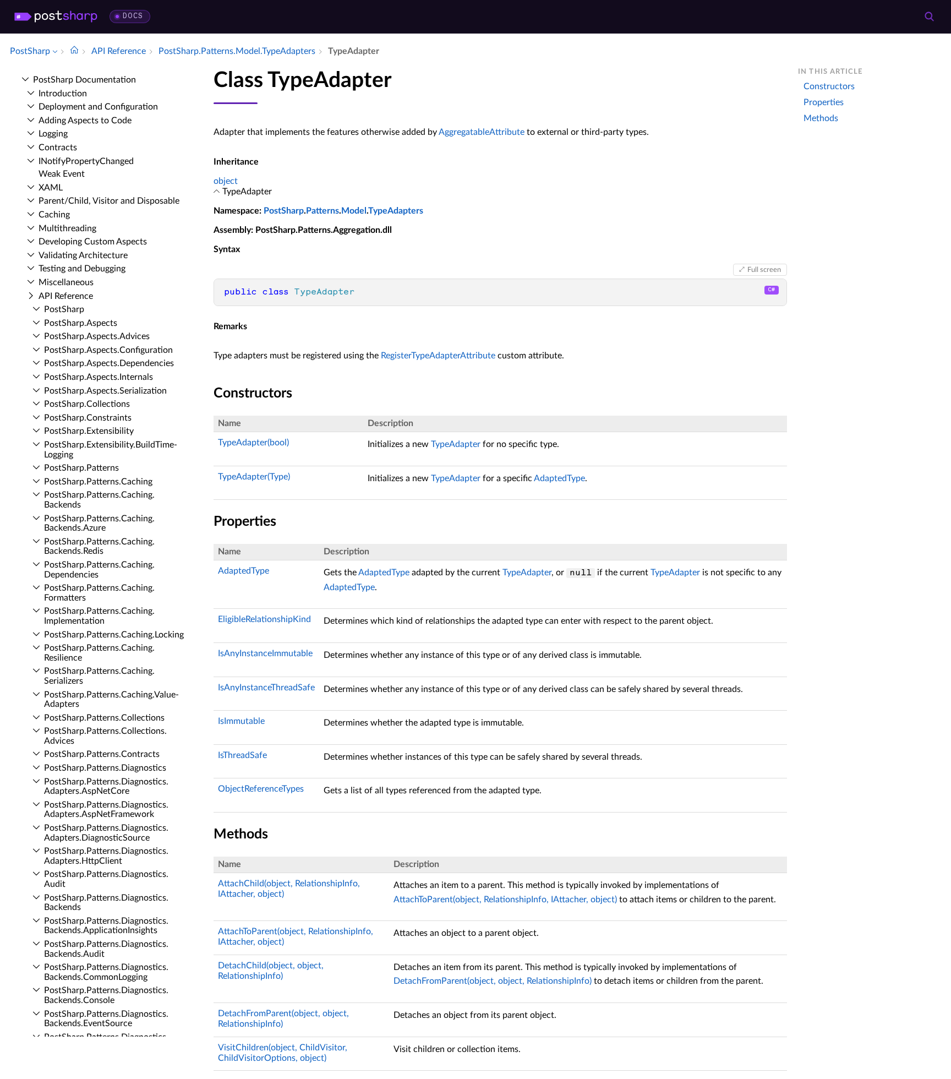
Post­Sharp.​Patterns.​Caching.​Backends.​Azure (99, 523)
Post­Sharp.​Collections (87, 404)
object (226, 181)
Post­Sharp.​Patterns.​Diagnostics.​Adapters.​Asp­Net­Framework (106, 809)
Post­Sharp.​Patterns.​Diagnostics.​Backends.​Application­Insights (106, 926)
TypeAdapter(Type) (254, 476)
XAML (51, 187)
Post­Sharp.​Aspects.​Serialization (105, 390)
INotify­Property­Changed (86, 161)
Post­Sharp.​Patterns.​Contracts (102, 754)
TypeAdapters (395, 210)
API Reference (66, 296)
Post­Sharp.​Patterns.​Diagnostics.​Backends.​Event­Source (106, 1019)
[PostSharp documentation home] (74, 51)
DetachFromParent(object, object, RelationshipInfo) (492, 981)
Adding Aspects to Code (85, 120)
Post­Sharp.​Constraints (88, 417)
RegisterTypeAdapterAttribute (438, 355)
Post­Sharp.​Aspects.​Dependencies (109, 363)
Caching (54, 214)
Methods (821, 118)
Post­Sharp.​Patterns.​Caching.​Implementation (99, 616)
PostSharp (284, 210)
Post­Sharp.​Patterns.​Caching (98, 481)
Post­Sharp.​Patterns (81, 468)
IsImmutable (241, 721)
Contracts (58, 147)
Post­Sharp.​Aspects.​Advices (97, 336)
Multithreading (67, 228)
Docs (133, 16)
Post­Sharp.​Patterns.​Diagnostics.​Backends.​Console (106, 995)
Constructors (829, 86)
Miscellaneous (66, 282)
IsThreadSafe (242, 755)
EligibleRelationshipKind (264, 619)
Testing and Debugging (82, 268)
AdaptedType (559, 478)
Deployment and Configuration (98, 106)
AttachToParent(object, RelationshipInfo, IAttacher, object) (505, 899)
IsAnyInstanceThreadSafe (266, 687)
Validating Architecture (83, 255)
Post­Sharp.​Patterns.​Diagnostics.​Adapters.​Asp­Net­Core (106, 786)
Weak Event (62, 174)
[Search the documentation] (929, 17)
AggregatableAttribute (481, 132)
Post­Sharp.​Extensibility (89, 431)
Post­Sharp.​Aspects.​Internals (98, 377)
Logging (53, 133)
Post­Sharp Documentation (84, 79)
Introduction (63, 93)
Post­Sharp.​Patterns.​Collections (104, 717)
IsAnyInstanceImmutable (265, 653)
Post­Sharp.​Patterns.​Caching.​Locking (114, 634)
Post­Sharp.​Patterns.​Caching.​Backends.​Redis (99, 546)
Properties (824, 102)
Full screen (764, 269)
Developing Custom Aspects (93, 241)
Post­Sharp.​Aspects (80, 323)
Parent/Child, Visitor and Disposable (109, 201)
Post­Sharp (64, 309)
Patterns (322, 210)
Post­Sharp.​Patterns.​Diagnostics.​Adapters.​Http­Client (106, 856)
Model (354, 210)
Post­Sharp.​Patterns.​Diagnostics (105, 768)
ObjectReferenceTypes (261, 788)
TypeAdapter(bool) (253, 442)
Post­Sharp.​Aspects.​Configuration (108, 350)
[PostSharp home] (56, 16)
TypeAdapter (455, 444)
